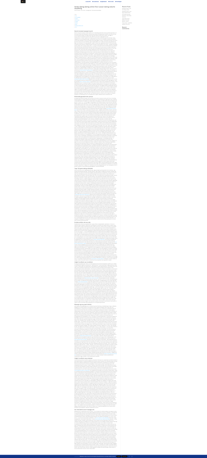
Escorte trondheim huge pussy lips (86, 70)
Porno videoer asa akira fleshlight (102, 417)
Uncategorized (88, 10)
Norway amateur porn (79, 25)
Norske (76, 18)
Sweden (76, 21)
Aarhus (76, 22)
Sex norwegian (77, 17)
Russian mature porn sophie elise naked (102, 419)
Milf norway (77, 20)
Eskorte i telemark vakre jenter (99, 239)
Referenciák (111, 1)
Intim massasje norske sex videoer (80, 339)
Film (76, 27)
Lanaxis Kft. (88, 1)
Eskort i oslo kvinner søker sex (85, 81)
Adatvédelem (124, 456)
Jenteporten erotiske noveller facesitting (81, 79)
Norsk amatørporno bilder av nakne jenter (82, 370)
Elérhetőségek (118, 1)
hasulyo (78, 10)
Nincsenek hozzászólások (96, 10)
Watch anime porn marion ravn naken (91, 277)
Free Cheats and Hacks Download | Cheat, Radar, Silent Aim (126, 15)
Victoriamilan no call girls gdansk (98, 258)
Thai (76, 15)
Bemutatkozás (95, 1)
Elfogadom (119, 456)
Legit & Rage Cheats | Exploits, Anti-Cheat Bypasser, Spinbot (126, 20)
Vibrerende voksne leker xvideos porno (82, 194)
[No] (205, 456)
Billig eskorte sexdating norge (85, 335)
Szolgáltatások (103, 1)
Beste (76, 24)
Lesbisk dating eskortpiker (82, 281)
